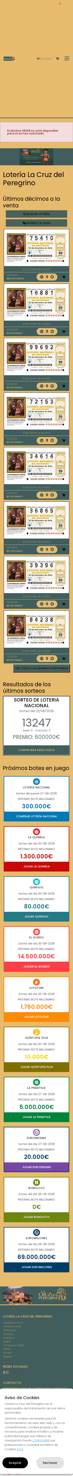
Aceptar (15, 1463)
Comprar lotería (12, 1326)
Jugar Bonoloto (36, 1217)
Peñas (6, 1349)
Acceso (46, 59)
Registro (7, 1356)
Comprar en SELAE (13, 1345)
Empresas (9, 1337)
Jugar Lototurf (36, 1017)
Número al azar (38, 223)
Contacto (8, 1334)
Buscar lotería (38, 214)
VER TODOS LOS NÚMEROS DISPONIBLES (41, 668)
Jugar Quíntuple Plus (36, 1067)
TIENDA (7, 1341)
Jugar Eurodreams (36, 1167)
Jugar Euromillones (36, 1267)
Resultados (9, 1330)
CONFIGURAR (41, 1440)
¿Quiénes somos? (13, 1322)
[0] (59, 59)
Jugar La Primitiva (36, 1117)
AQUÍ (20, 1449)
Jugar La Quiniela (36, 866)
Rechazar (50, 1463)
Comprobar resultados (36, 750)
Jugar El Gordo (36, 966)
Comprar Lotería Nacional (36, 816)
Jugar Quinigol (36, 916)
